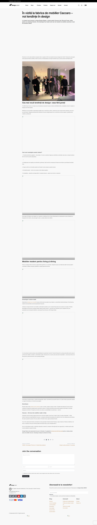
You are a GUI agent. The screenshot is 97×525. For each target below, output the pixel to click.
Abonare (51, 494)
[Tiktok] (13, 496)
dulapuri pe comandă (32, 302)
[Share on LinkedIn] (48, 439)
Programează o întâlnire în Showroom (15, 1)
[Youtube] (18, 496)
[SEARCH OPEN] (78, 5)
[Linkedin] (21, 496)
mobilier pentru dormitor (35, 406)
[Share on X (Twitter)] (46, 439)
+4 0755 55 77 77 (12, 493)
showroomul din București (57, 431)
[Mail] (52, 439)
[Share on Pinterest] (50, 439)
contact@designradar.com (14, 491)
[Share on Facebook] (44, 439)
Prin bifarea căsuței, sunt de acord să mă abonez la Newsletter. (62, 496)
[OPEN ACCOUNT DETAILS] (81, 5)
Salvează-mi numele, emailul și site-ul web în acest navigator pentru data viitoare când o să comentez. (42, 473)
